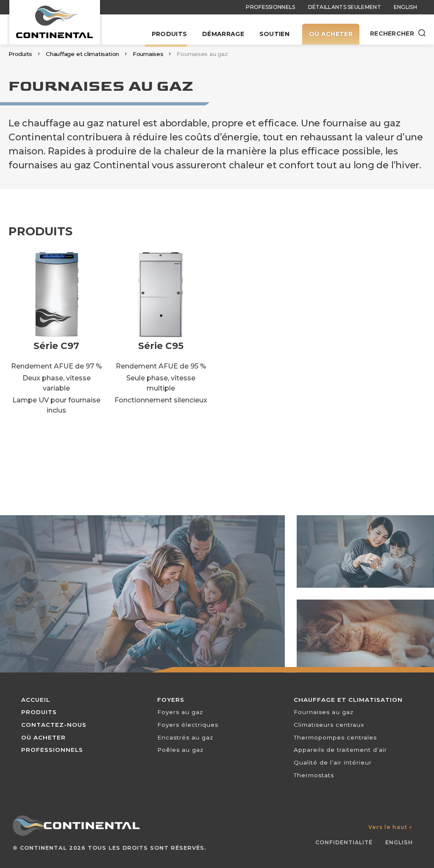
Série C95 (161, 345)
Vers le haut (390, 827)
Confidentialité (344, 842)
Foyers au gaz (180, 712)
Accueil (35, 699)
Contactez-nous (53, 724)
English (405, 7)
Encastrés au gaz (185, 737)
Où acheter (331, 34)
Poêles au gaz (180, 749)
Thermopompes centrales (335, 737)
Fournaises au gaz (323, 712)
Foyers (170, 699)
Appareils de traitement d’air (340, 749)
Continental (43, 848)
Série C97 (56, 345)
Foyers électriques (187, 724)
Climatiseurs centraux (329, 724)
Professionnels (270, 7)
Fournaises (148, 53)
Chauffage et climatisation (82, 53)
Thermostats (314, 775)
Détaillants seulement (344, 7)
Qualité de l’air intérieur (333, 762)
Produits (169, 34)
